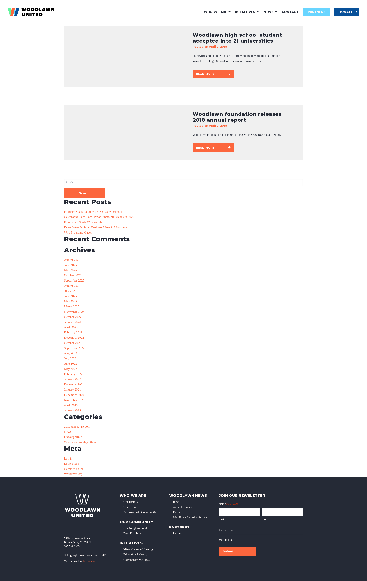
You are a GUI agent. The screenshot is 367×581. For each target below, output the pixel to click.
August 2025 (72, 285)
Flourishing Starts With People (83, 222)
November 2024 (74, 311)
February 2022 (73, 374)
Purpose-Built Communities (140, 512)
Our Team (129, 506)
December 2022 (74, 337)
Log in (68, 458)
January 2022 (72, 379)
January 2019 (72, 410)
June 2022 (70, 363)
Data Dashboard (133, 533)
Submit (229, 551)
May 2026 (70, 270)
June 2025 (70, 296)
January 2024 (72, 322)
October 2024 (72, 317)
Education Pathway (135, 554)
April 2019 (71, 405)
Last (264, 519)
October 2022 (72, 343)
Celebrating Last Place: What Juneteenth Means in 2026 (99, 216)
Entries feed (71, 463)
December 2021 (74, 384)
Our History (130, 501)
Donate (346, 12)
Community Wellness (136, 559)
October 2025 (72, 275)
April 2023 (71, 327)
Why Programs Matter (78, 232)
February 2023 (73, 332)
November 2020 (74, 400)
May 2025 (70, 301)
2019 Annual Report (77, 426)
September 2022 (74, 348)
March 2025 (71, 306)
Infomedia (89, 561)
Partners (317, 12)
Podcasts (178, 512)
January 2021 (72, 389)
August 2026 (72, 259)
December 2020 (74, 395)
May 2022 (70, 369)
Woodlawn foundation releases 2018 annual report (237, 117)
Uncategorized (73, 437)
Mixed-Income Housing (138, 549)
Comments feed (74, 468)
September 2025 (74, 280)
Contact (290, 12)
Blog (176, 501)
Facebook (66, 528)
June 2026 (70, 265)
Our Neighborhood (135, 528)
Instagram (72, 528)
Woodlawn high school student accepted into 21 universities (237, 38)
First (221, 519)
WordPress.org (73, 474)
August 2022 (72, 353)
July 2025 (70, 291)
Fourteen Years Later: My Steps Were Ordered (93, 211)
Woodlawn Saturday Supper (190, 517)
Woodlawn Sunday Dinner (80, 442)
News (268, 12)
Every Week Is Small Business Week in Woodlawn (96, 227)
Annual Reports (182, 506)
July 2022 (70, 358)
